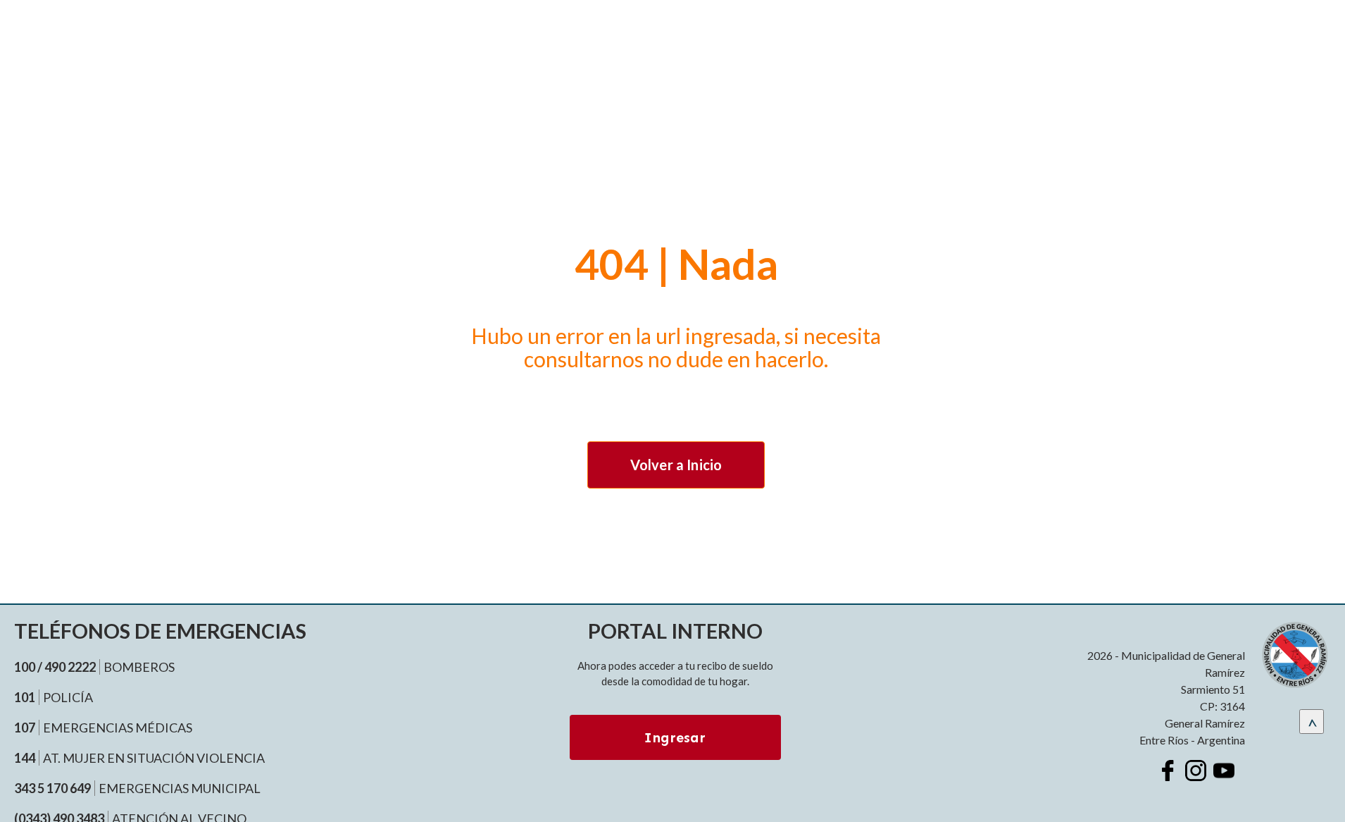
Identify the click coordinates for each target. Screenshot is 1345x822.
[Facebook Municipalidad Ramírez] (1167, 770)
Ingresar (675, 737)
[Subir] (1311, 721)
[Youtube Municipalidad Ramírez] (1223, 770)
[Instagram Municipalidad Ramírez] (1195, 770)
